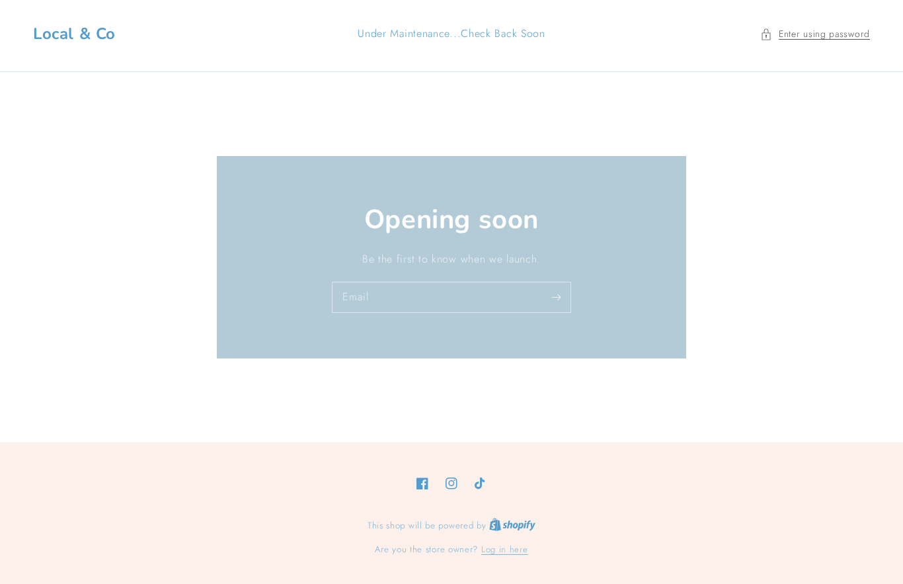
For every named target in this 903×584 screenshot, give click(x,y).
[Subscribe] (555, 297)
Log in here (504, 549)
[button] (815, 34)
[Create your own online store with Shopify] (512, 525)
